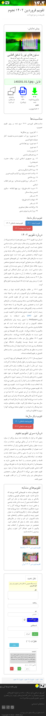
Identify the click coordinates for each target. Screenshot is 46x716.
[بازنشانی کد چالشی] (24, 620)
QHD (29, 316)
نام (36, 611)
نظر (35, 590)
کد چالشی (34, 625)
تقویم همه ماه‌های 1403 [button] (23, 426)
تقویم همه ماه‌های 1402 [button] (14, 223)
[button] (34, 91)
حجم (37, 105)
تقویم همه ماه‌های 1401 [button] (23, 421)
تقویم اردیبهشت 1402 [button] (23, 228)
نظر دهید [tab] (31, 578)
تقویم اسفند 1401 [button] (33, 223)
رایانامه (34, 602)
